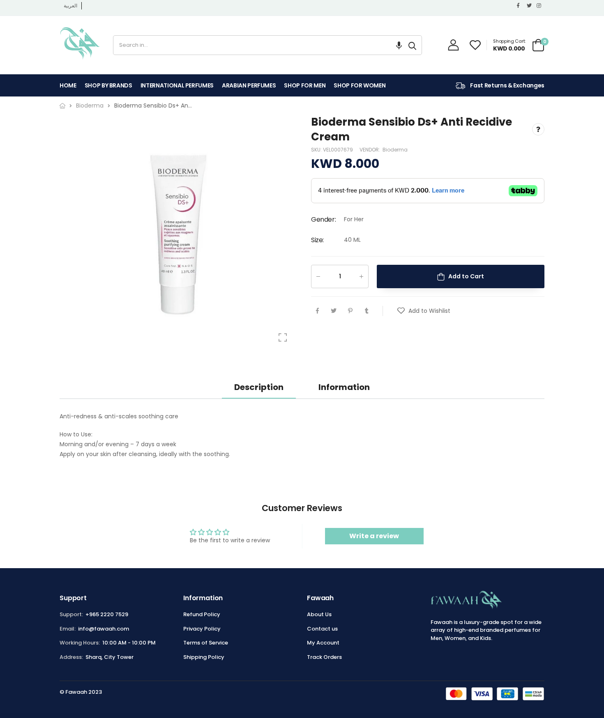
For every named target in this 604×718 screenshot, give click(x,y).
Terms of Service (205, 643)
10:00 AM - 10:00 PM (129, 643)
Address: (71, 657)
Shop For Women (359, 85)
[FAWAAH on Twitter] (530, 5)
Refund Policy (201, 614)
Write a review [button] (374, 536)
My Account (323, 643)
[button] (399, 45)
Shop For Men (304, 85)
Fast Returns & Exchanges (506, 85)
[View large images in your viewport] (282, 337)
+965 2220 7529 (106, 614)
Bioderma (395, 149)
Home (68, 85)
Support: (71, 614)
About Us (319, 614)
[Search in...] (412, 45)
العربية (70, 5)
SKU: (317, 149)
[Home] (62, 105)
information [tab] (344, 387)
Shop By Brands (108, 85)
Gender (323, 220)
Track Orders (324, 657)
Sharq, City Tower (109, 657)
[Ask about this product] (538, 130)
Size (317, 240)
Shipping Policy (203, 657)
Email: (68, 629)
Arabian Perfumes (249, 85)
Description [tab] (259, 387)
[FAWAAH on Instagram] (539, 5)
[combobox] (258, 45)
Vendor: (370, 149)
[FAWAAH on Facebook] (520, 5)
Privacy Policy (202, 629)
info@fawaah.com (103, 629)
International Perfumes (177, 85)
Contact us (322, 629)
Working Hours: (80, 643)
